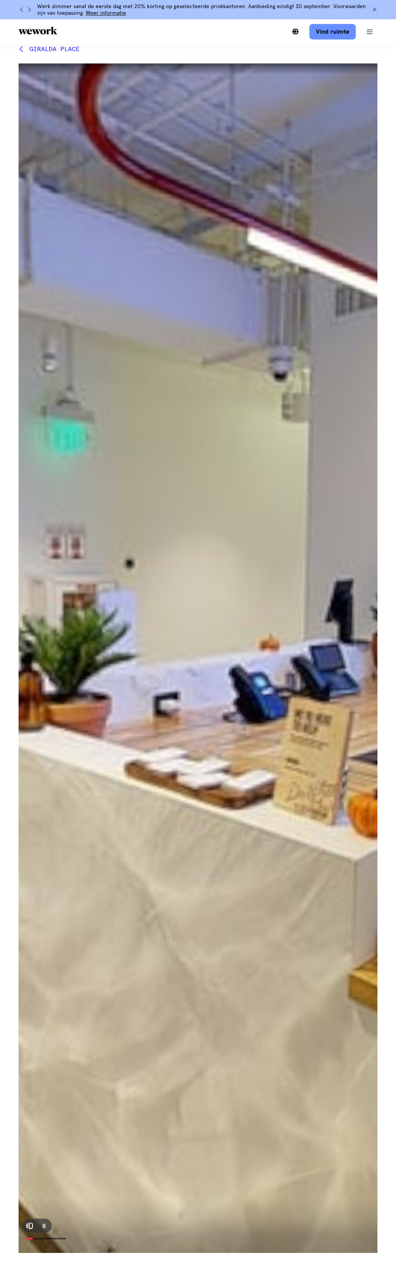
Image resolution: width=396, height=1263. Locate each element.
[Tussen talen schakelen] (295, 31)
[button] (369, 31)
